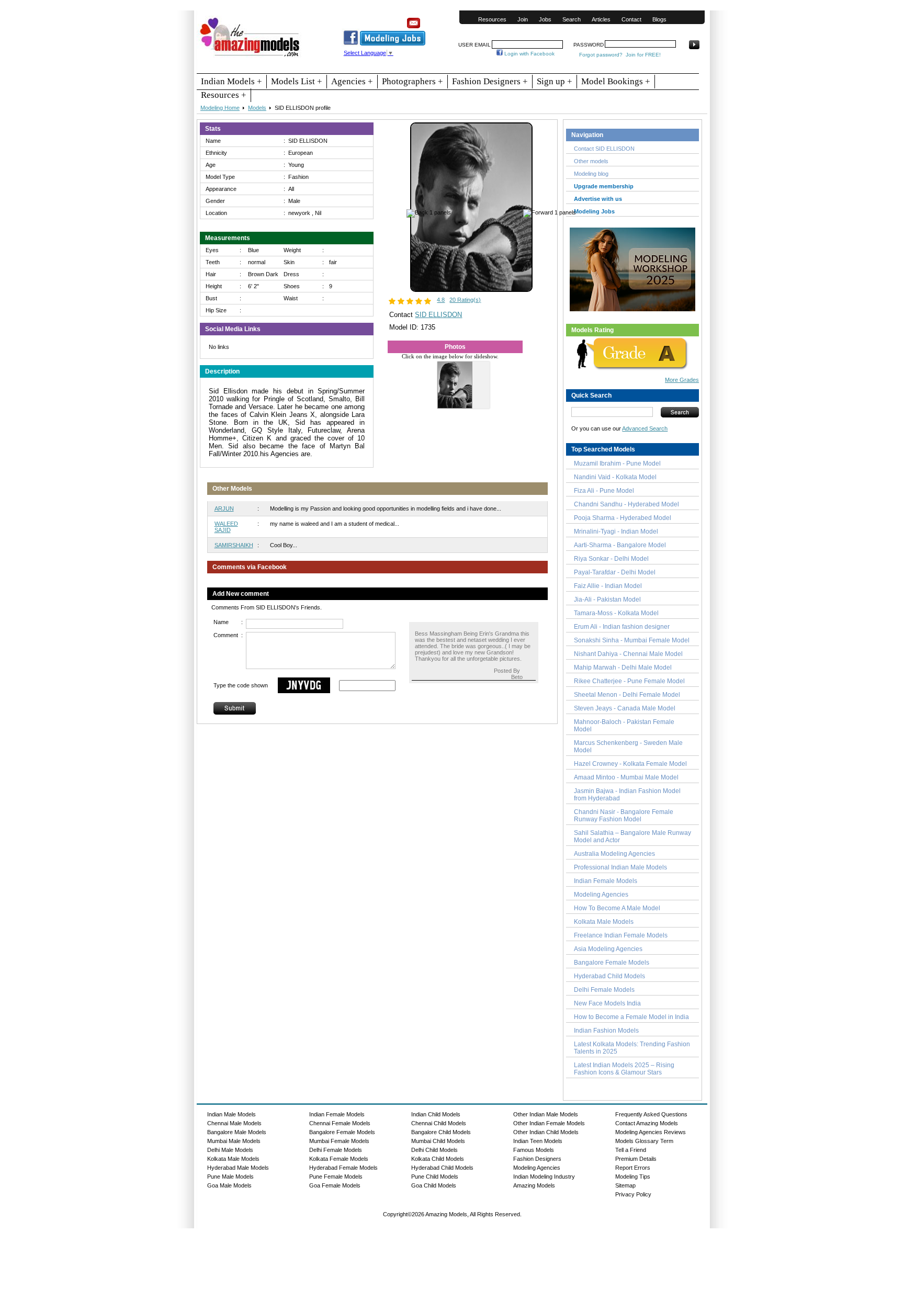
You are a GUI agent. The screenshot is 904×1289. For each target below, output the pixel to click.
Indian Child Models (435, 1114)
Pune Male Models (230, 1176)
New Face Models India (607, 1003)
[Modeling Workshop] (632, 267)
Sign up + (554, 81)
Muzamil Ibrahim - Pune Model (617, 463)
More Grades (682, 380)
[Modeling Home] (250, 57)
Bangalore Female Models (611, 962)
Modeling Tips (632, 1176)
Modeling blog (593, 174)
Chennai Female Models (339, 1123)
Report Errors (632, 1167)
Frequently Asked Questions (651, 1114)
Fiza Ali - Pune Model (604, 490)
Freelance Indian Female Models (621, 935)
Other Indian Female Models (549, 1123)
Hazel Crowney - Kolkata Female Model (630, 763)
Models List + (296, 81)
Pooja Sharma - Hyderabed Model (622, 518)
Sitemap (625, 1185)
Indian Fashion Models (606, 1030)
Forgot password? (601, 55)
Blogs (659, 19)
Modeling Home (220, 108)
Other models (591, 161)
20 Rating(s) (465, 300)
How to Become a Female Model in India (631, 1017)
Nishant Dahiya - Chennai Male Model (628, 654)
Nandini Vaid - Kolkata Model (615, 477)
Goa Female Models (334, 1185)
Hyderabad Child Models (609, 976)
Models (257, 108)
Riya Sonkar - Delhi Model (611, 558)
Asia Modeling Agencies (608, 949)
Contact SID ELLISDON (604, 148)
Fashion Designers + (490, 81)
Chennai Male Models (234, 1123)
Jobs (545, 19)
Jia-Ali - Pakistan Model (607, 599)
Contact (631, 19)
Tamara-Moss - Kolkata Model (616, 613)
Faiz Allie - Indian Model (608, 586)
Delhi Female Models (604, 989)
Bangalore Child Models (441, 1132)
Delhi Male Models (230, 1150)
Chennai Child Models (438, 1123)
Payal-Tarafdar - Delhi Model (615, 572)
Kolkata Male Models (604, 921)
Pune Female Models (336, 1176)
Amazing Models (534, 1185)
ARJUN (224, 508)
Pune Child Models (434, 1176)
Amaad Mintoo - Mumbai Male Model (626, 777)
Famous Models (533, 1150)
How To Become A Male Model (617, 908)
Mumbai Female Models (339, 1141)
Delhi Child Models (434, 1150)
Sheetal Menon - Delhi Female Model (627, 694)
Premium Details (636, 1159)
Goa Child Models (433, 1185)
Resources (492, 19)
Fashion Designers (537, 1159)
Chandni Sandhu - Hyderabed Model (626, 504)
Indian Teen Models (537, 1141)
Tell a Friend (630, 1150)
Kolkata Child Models (437, 1159)
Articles (601, 19)
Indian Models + (231, 81)
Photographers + (412, 81)
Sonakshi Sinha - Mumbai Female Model (632, 640)
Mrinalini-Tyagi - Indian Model (616, 531)
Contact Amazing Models (646, 1123)
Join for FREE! (643, 55)
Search (571, 19)
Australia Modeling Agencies (614, 853)
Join (522, 19)
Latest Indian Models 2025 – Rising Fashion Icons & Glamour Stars (624, 1068)
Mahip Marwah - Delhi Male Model (623, 667)
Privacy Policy (633, 1194)
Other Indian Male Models (545, 1114)
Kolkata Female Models (338, 1159)
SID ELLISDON (438, 315)
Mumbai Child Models (438, 1141)
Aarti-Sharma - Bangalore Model (620, 545)
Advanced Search (645, 428)
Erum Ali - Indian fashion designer (622, 626)
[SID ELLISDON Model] (471, 290)
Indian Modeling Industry (544, 1176)
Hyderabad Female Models (343, 1167)
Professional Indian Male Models (620, 867)
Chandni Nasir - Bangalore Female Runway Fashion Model (623, 815)
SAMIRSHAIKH (233, 545)
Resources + (223, 95)
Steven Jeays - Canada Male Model (624, 708)
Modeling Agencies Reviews (650, 1132)
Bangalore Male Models (236, 1132)
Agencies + (352, 81)
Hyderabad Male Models (238, 1167)
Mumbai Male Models (234, 1141)
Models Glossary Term (644, 1141)
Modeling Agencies (601, 894)
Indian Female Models (605, 881)
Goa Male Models (229, 1185)
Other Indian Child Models (546, 1132)
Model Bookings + (615, 81)
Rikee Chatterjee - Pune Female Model (629, 681)
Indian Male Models (231, 1114)
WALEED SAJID (226, 527)
